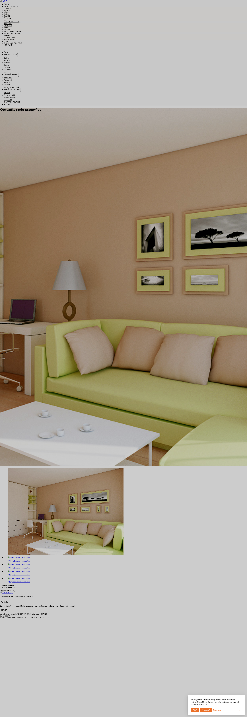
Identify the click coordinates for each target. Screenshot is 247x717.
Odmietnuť (206, 710)
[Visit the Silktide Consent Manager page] (240, 710)
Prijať (195, 710)
